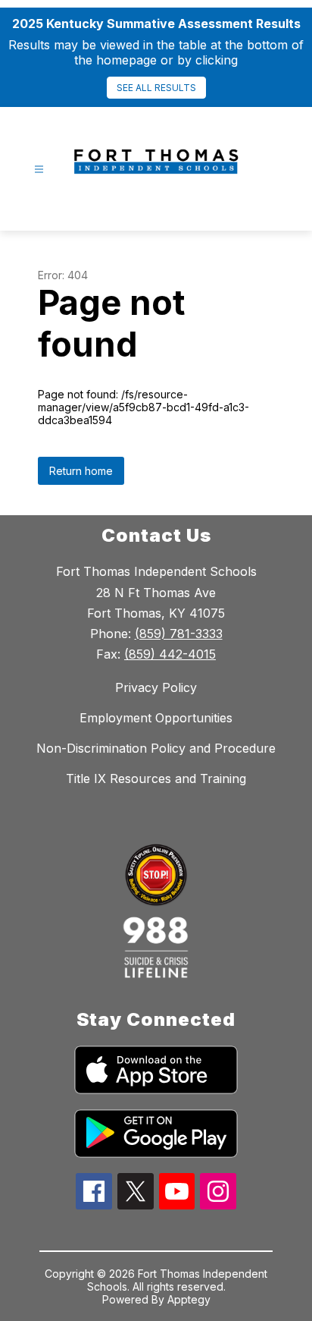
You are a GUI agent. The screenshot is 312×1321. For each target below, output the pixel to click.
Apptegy (189, 1299)
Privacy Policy (156, 687)
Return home (81, 470)
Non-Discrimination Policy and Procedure (156, 748)
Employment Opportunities (156, 717)
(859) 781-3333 (179, 633)
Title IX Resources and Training (156, 778)
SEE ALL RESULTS (156, 87)
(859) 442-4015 (170, 654)
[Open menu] (39, 169)
